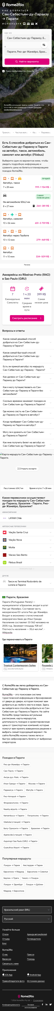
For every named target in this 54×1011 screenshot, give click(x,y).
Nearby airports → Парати (15, 809)
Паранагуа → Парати (13, 790)
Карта (36, 132)
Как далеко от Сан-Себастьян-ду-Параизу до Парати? (22, 378)
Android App (35, 975)
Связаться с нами (10, 963)
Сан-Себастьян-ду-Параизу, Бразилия (28, 38)
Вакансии (6, 959)
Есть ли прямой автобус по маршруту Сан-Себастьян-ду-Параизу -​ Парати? (24, 368)
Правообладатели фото (13, 981)
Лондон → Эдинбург (13, 884)
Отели (5, 934)
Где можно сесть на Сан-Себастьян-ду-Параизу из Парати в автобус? (23, 413)
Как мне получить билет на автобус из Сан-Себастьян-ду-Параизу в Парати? (24, 444)
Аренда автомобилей (37, 934)
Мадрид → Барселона (14, 891)
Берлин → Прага (11, 878)
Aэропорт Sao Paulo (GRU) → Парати (20, 841)
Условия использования (31, 1005)
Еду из (8, 33)
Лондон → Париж (12, 865)
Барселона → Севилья (37, 871)
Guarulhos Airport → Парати (16, 847)
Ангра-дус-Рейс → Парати (16, 777)
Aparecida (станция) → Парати (18, 834)
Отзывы (6, 939)
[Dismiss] (49, 105)
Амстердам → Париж (33, 865)
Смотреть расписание (24, 318)
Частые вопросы (23, 132)
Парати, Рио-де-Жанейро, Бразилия (28, 51)
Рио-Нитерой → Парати (15, 796)
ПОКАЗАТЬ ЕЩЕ (28, 569)
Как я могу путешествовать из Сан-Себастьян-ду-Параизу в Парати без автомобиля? (23, 391)
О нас (5, 954)
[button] (27, 62)
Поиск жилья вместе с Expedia (20, 71)
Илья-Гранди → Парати (14, 783)
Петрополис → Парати (38, 815)
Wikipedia (7, 632)
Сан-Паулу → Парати (13, 771)
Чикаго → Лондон (30, 878)
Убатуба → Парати (34, 790)
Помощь (31, 959)
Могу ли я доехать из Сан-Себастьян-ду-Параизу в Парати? (23, 434)
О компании (38, 1000)
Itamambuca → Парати (14, 815)
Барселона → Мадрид (14, 871)
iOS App (8, 975)
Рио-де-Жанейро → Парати (16, 764)
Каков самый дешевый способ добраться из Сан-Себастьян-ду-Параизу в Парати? (21, 342)
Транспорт (7, 132)
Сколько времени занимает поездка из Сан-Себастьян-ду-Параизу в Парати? (24, 403)
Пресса (30, 954)
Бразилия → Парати (40, 828)
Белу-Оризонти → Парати (16, 828)
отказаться (21, 107)
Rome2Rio (7, 694)
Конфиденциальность (11, 1005)
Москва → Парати (36, 783)
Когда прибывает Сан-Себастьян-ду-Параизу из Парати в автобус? (23, 423)
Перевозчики (47, 132)
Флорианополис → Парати (16, 803)
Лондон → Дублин (34, 884)
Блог (4, 943)
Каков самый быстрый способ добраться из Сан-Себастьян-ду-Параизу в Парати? (21, 356)
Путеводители (34, 939)
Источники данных (36, 981)
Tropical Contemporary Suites (20, 665)
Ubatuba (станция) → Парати (17, 822)
